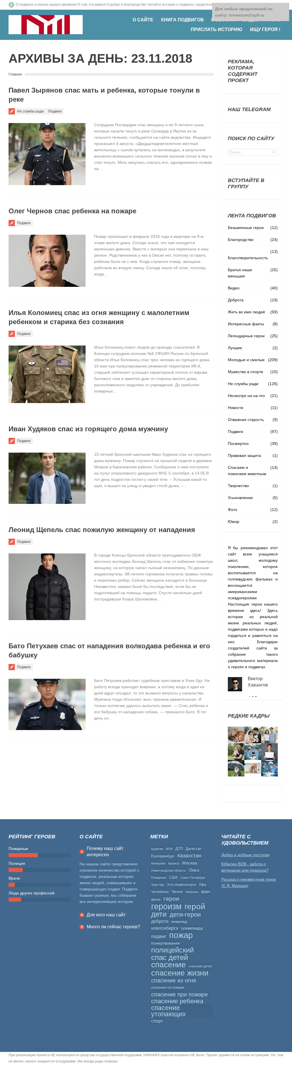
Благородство (241, 239)
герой (194, 907)
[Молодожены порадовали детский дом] (252, 735)
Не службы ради (30, 111)
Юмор (233, 521)
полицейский (172, 950)
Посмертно (238, 443)
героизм (166, 906)
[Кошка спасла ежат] (236, 735)
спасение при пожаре (179, 994)
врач (205, 891)
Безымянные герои (246, 227)
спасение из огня (173, 980)
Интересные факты (246, 324)
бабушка (192, 892)
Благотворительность (248, 258)
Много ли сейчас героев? (113, 926)
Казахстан (189, 856)
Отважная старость (246, 419)
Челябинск (160, 892)
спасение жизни (179, 973)
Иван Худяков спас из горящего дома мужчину (88, 429)
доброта (160, 921)
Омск (194, 870)
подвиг (158, 936)
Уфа (202, 884)
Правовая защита (244, 455)
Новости (235, 407)
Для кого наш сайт (106, 914)
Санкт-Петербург (193, 877)
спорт (157, 1021)
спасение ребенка (177, 1001)
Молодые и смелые (246, 359)
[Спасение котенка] (236, 768)
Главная (15, 74)
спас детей (169, 957)
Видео (234, 288)
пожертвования (165, 943)
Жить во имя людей (246, 312)
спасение (168, 965)
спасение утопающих (168, 1011)
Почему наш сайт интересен (105, 851)
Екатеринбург (163, 856)
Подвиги (55, 111)
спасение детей (200, 966)
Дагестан (193, 849)
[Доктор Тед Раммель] (269, 768)
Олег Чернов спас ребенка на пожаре (72, 211)
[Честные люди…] (252, 768)
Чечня (177, 891)
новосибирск (164, 928)
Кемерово (158, 863)
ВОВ (169, 849)
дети (159, 914)
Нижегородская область (168, 870)
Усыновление (240, 497)
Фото (232, 509)
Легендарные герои (246, 336)
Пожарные (158, 877)
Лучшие (235, 348)
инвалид (179, 921)
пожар (181, 935)
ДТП (179, 849)
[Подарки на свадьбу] (269, 735)
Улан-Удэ (157, 884)
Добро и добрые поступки (245, 855)
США (173, 877)
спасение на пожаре (167, 988)
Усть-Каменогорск (181, 885)
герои (171, 899)
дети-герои (185, 914)
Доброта (236, 300)
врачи (156, 900)
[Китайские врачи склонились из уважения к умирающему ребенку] (252, 751)
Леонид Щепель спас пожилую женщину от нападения (102, 530)
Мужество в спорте (245, 371)
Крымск (173, 863)
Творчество (238, 485)
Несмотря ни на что (246, 395)
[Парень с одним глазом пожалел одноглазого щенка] (236, 751)
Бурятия (157, 849)
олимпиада (192, 928)
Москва (189, 862)
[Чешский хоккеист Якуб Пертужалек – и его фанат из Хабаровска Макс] (269, 751)
